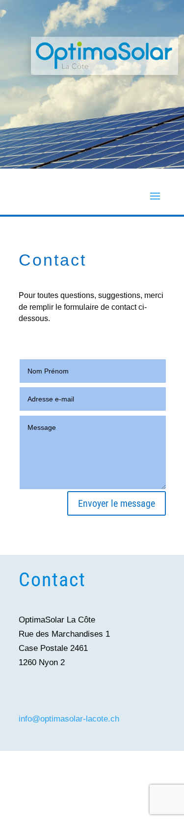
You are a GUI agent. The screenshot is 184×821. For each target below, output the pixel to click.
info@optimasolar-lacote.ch (69, 718)
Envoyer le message (116, 503)
